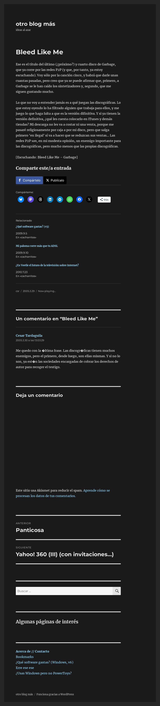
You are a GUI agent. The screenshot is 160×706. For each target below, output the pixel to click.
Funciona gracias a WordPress (55, 694)
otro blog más (35, 24)
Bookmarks (25, 657)
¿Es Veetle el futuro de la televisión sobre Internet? (47, 265)
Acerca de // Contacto (32, 651)
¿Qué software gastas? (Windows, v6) (44, 662)
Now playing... (47, 291)
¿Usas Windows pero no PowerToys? (44, 673)
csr (17, 291)
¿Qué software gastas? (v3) (32, 226)
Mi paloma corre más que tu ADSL (37, 246)
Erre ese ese (25, 668)
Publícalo (57, 180)
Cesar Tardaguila (29, 335)
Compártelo (32, 180)
